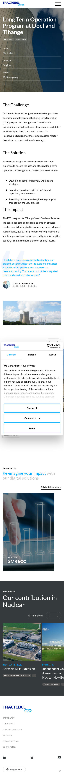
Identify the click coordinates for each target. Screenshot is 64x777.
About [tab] (52, 354)
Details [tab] (32, 354)
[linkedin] (4, 757)
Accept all (32, 408)
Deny (32, 428)
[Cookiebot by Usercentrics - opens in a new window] (46, 346)
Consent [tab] (11, 354)
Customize (30, 418)
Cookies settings (11, 741)
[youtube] (59, 757)
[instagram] (32, 757)
